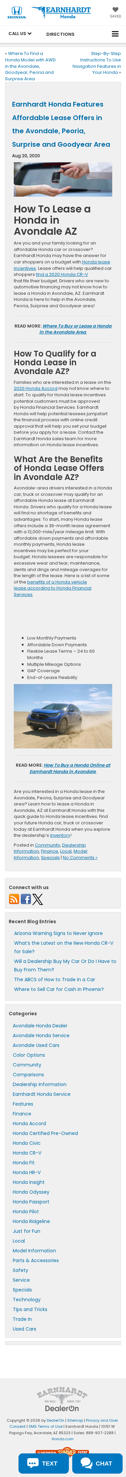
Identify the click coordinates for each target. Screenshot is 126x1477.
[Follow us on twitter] (37, 899)
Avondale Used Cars (36, 1045)
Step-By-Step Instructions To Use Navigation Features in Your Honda (97, 63)
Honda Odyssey (31, 1192)
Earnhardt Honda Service (42, 1094)
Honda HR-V (27, 1172)
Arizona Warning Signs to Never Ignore (58, 933)
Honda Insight (29, 1182)
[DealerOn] (62, 1408)
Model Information (34, 1250)
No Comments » (80, 857)
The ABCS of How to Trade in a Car (54, 979)
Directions (60, 34)
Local (66, 851)
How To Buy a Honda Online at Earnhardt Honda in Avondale (70, 768)
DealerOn (55, 1420)
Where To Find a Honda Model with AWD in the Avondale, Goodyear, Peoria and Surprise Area (30, 66)
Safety (20, 1270)
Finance (49, 851)
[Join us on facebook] (25, 899)
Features (23, 1104)
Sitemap (75, 1420)
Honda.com (63, 1439)
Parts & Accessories (36, 1260)
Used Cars (24, 1329)
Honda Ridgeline (31, 1221)
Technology (27, 1299)
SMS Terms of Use (45, 1426)
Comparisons (28, 1074)
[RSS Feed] (14, 899)
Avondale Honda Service (41, 1035)
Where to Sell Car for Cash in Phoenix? (59, 989)
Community (47, 845)
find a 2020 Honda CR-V (62, 274)
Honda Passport (31, 1201)
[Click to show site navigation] (115, 34)
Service (21, 1280)
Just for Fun (26, 1231)
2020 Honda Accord (35, 388)
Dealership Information (40, 1084)
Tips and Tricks (30, 1309)
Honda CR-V (27, 1152)
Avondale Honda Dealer (40, 1025)
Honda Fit (24, 1162)
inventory (60, 835)
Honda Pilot (26, 1211)
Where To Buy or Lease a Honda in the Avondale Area (75, 329)
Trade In (22, 1319)
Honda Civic (27, 1143)
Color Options (29, 1055)
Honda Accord (29, 1123)
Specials (50, 857)
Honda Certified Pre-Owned (45, 1133)
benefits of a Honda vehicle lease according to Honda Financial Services (52, 588)
